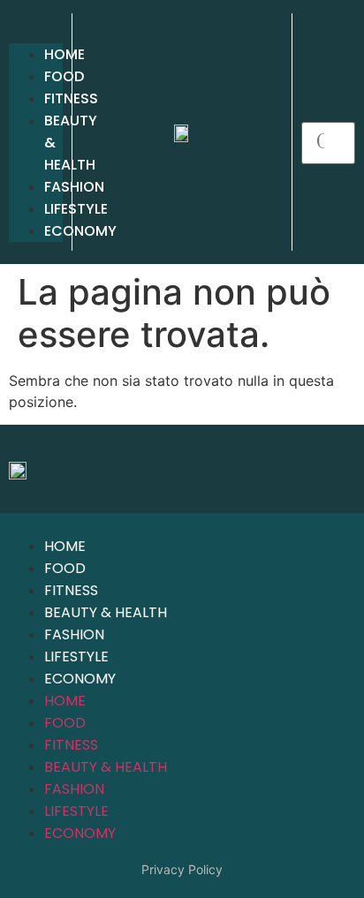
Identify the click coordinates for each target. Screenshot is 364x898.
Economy (80, 678)
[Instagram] (333, 469)
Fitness (71, 98)
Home (64, 54)
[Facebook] (284, 469)
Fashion (74, 634)
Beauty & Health (105, 612)
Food (64, 76)
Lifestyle (76, 656)
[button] (36, 32)
